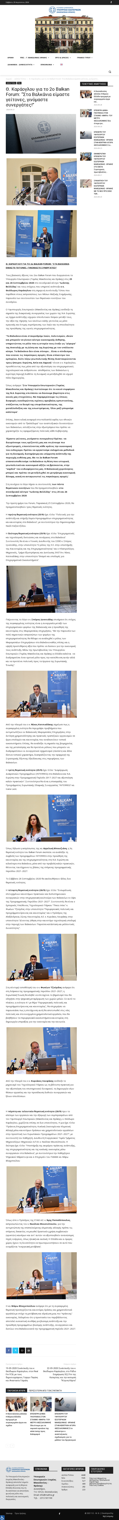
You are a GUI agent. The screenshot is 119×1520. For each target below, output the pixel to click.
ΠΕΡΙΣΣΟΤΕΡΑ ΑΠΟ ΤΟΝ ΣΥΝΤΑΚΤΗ (45, 1391)
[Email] (22, 1350)
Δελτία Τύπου (20, 79)
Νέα (19, 83)
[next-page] (12, 1446)
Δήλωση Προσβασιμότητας (100, 1484)
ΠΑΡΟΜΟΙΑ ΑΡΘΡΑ (16, 1391)
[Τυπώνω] (29, 1350)
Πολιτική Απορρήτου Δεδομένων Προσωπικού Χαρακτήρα (99, 1480)
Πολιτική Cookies (96, 1485)
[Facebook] (111, 2)
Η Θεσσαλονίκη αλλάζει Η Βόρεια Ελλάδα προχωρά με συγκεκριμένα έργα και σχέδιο (16, 1420)
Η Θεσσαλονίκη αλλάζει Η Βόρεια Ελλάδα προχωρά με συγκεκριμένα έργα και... (102, 96)
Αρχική (9, 79)
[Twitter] (15, 1350)
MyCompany (108, 1516)
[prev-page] (7, 1446)
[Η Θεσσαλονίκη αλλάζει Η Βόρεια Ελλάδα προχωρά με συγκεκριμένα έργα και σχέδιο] (16, 1404)
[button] (109, 71)
